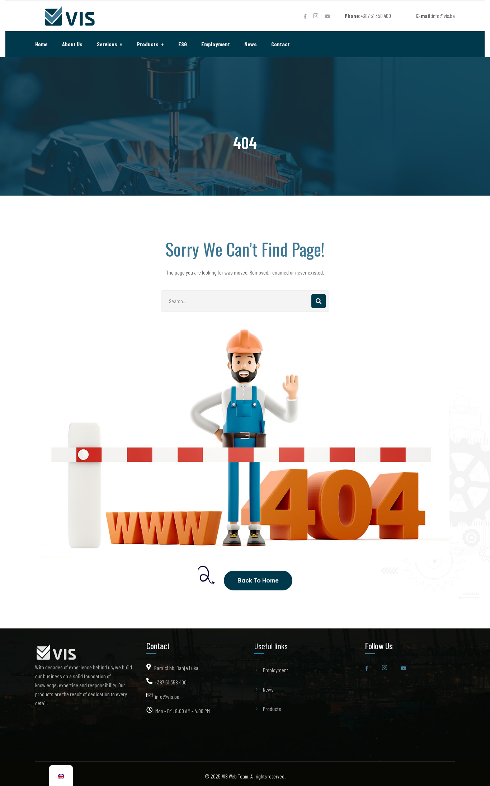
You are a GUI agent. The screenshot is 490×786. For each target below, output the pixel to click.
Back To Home (258, 580)
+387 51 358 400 (171, 682)
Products (272, 708)
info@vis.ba (167, 696)
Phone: (353, 16)
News (268, 689)
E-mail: (424, 16)
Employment (275, 669)
